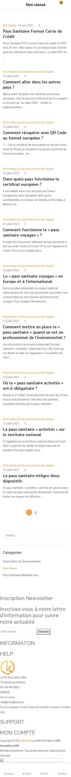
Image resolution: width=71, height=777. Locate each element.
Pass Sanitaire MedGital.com (20, 575)
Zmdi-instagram (10, 707)
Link (2, 712)
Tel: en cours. (8, 697)
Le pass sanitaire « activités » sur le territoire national (34, 432)
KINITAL (40, 740)
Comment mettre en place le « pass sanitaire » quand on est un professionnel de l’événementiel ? (34, 332)
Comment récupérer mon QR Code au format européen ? (34, 135)
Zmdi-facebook (29, 707)
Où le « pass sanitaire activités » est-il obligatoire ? (33, 385)
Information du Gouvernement (22, 561)
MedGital (27, 740)
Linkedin (44, 707)
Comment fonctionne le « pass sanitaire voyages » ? (31, 232)
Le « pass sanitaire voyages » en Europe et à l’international (33, 279)
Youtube (65, 707)
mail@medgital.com (12, 702)
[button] (59, 4)
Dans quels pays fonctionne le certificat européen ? (31, 181)
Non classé (10, 568)
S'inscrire (43, 631)
